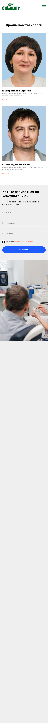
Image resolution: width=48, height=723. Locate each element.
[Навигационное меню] (44, 6)
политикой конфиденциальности (24, 242)
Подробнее (5, 100)
